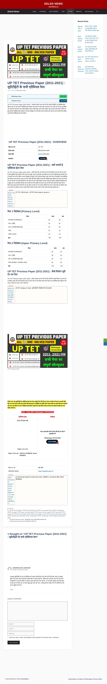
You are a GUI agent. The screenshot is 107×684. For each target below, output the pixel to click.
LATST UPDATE (53, 11)
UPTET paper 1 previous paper (25, 512)
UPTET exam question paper (44, 510)
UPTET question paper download (16, 515)
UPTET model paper (58, 510)
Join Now (63, 96)
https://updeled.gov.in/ (45, 471)
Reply (11, 589)
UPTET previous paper (20, 514)
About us (75, 679)
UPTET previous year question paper (56, 514)
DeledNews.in (53, 7)
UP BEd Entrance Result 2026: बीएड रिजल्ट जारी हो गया (22, 521)
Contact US (81, 679)
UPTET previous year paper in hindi (36, 514)
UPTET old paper (12, 512)
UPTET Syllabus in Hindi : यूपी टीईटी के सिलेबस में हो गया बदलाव (33, 288)
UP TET (70, 11)
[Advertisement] (37, 27)
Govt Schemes (89, 11)
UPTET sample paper (31, 515)
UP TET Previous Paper (15, 510)
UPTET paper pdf (56, 512)
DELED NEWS (53, 3)
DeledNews (25, 679)
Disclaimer (89, 679)
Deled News (13, 11)
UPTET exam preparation (29, 510)
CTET (63, 11)
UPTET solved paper (43, 515)
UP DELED (42, 11)
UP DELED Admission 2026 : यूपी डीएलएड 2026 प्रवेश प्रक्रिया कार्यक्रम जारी (27, 519)
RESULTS (79, 11)
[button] (97, 11)
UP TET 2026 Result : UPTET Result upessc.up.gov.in (32, 192)
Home (34, 11)
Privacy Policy (97, 679)
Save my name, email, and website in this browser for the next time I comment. (34, 637)
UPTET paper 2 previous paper (42, 512)
